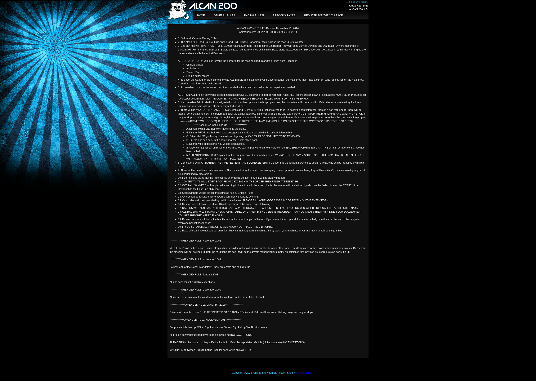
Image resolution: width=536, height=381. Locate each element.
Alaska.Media (304, 372)
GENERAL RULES (224, 15)
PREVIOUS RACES (284, 15)
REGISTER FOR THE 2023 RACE (323, 15)
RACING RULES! (254, 15)
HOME (201, 15)
